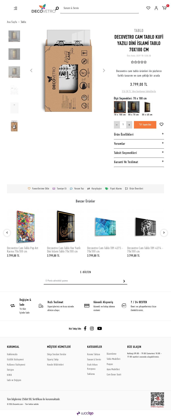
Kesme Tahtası (93, 354)
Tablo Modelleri (114, 359)
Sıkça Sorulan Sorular (56, 354)
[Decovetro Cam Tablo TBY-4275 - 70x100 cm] (105, 226)
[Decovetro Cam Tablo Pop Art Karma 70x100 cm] (25, 226)
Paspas (110, 364)
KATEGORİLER (94, 347)
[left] (7, 233)
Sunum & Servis (94, 359)
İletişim (10, 370)
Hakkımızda (12, 354)
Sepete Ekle (147, 125)
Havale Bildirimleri (55, 364)
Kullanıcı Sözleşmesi (16, 364)
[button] (15, 8)
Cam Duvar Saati (114, 374)
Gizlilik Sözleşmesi (15, 359)
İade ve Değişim (14, 380)
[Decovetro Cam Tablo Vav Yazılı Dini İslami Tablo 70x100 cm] (65, 226)
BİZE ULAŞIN (134, 347)
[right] (164, 233)
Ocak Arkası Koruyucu (92, 366)
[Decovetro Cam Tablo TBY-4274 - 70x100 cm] (145, 226)
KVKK (9, 375)
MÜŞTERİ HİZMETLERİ (59, 347)
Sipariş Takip (53, 359)
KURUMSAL (13, 347)
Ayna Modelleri (113, 369)
